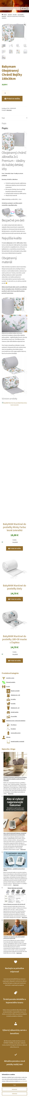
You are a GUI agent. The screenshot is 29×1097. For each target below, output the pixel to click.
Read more (10, 793)
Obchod (10, 14)
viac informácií (23, 1081)
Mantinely (4, 16)
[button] (25, 24)
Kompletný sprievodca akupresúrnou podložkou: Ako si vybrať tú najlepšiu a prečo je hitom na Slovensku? (15, 779)
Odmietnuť (14, 1093)
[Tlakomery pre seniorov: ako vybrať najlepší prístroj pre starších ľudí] (15, 927)
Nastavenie (14, 1089)
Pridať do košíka (13, 98)
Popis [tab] (3, 118)
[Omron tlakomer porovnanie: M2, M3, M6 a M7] (15, 895)
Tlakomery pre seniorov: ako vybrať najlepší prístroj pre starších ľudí (14, 937)
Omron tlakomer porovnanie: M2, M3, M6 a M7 (14, 904)
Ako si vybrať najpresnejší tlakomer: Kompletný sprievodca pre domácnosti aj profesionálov (14, 833)
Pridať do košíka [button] (15, 548)
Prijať (14, 1085)
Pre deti (15, 14)
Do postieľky (21, 14)
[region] (14, 1084)
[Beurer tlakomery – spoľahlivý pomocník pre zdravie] (15, 859)
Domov (5, 14)
